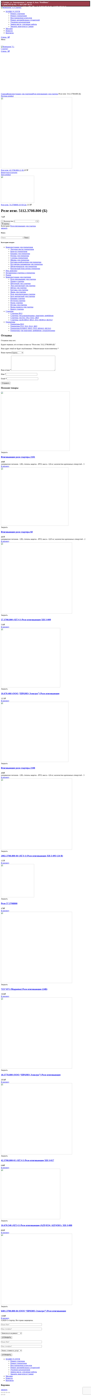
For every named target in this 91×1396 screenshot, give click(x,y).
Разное (8, 275)
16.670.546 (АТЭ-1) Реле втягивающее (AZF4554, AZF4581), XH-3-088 (36, 1225)
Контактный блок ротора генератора (25, 269)
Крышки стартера (17, 298)
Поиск (26, 238)
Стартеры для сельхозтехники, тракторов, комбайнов (31, 316)
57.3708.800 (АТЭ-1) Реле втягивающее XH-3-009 (26, 619)
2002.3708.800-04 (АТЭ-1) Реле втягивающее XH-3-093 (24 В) (32, 856)
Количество (8, 221)
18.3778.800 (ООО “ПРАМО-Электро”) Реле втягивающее (31, 1075)
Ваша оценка (6, 353)
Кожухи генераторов (18, 251)
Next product (6, 175)
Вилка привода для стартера (21, 307)
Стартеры (10, 311)
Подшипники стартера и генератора (20, 273)
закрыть (4, 228)
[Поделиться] (4, 1392)
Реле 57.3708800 (9, 903)
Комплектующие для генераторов (19, 247)
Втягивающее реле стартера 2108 (18, 768)
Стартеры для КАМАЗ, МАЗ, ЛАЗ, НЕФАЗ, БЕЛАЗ (31, 320)
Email (4, 379)
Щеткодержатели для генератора (23, 266)
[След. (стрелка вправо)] (4, 1394)
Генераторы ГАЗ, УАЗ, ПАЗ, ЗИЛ (23, 326)
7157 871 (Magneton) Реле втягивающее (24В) (24, 989)
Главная (4, 94)
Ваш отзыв (6, 370)
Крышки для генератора (20, 254)
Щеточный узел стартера (20, 283)
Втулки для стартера (18, 305)
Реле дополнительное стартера (22, 294)
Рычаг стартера (16, 303)
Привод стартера (17, 281)
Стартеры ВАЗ (16, 313)
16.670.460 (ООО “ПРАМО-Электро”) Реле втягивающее (30, 693)
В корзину (5, 224)
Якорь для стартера (18, 292)
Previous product (7, 96)
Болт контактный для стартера (22, 296)
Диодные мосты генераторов (22, 249)
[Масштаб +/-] (9, 1392)
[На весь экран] (7, 1392)
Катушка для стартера (19, 290)
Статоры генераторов (19, 258)
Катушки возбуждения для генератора (25, 262)
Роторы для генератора (19, 256)
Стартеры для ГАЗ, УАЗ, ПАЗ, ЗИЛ (24, 318)
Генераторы (10, 322)
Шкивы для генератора (19, 260)
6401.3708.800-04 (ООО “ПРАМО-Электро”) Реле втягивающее (33, 1311)
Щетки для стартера (18, 288)
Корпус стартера (17, 309)
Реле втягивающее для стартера (45, 94)
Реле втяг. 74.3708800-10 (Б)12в (14, 205)
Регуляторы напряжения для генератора (26, 264)
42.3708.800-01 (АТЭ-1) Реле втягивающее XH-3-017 (27, 1160)
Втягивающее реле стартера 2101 (18, 457)
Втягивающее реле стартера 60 (17, 532)
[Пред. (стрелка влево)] (2, 1394)
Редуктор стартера (17, 301)
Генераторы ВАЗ (17, 324)
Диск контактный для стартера (22, 286)
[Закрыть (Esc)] (2, 1392)
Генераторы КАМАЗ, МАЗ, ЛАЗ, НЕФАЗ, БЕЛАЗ (30, 328)
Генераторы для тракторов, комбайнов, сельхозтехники (32, 330)
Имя (3, 374)
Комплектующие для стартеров (20, 94)
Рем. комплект (11, 271)
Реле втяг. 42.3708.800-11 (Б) (12, 170)
